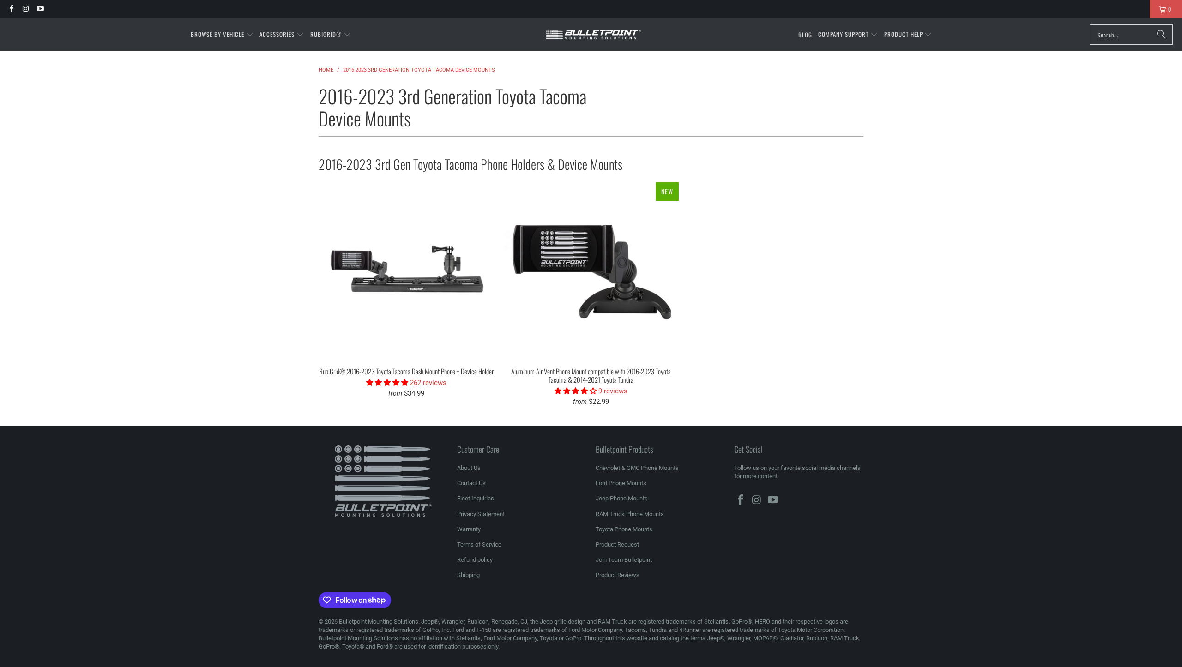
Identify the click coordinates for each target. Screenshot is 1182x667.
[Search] (1161, 34)
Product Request (617, 544)
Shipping (468, 574)
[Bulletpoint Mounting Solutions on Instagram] (25, 9)
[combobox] (1131, 34)
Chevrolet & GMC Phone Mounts (637, 467)
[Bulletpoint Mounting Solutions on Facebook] (11, 9)
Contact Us (471, 483)
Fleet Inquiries (475, 498)
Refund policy (475, 559)
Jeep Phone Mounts (622, 498)
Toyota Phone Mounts (624, 529)
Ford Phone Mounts (621, 483)
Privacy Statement (481, 514)
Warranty (469, 529)
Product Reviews (617, 574)
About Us (469, 467)
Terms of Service (479, 544)
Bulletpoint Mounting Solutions (378, 621)
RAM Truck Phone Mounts (630, 514)
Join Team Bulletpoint (624, 559)
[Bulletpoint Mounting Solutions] (593, 35)
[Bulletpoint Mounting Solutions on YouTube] (40, 9)
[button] (222, 34)
